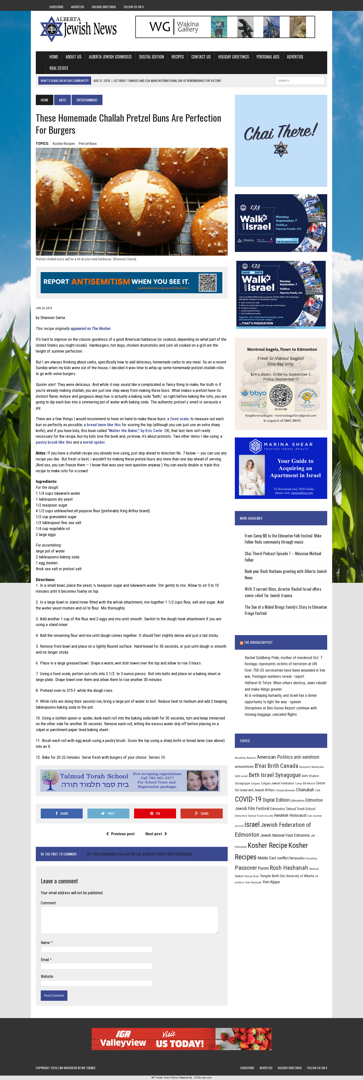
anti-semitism (306, 757)
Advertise (77, 7)
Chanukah (305, 790)
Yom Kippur (271, 882)
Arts (62, 99)
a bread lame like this (102, 424)
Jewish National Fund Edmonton (285, 835)
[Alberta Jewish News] (82, 29)
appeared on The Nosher (91, 328)
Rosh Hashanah (289, 867)
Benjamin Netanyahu (311, 767)
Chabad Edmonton (285, 790)
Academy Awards (245, 757)
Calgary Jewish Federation (277, 783)
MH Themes (88, 1068)
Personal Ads (268, 57)
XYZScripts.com (203, 1077)
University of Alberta (300, 876)
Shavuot (314, 869)
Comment (48, 903)
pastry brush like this (54, 442)
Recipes (178, 57)
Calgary (255, 783)
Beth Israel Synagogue (275, 775)
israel (252, 824)
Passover (246, 867)
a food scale (178, 418)
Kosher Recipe (267, 845)
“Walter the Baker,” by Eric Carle (135, 430)
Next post (153, 834)
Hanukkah (281, 815)
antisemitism (244, 766)
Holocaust (297, 815)
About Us (73, 57)
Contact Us (201, 57)
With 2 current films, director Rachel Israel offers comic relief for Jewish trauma (283, 592)
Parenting (311, 858)
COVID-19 (248, 799)
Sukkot (239, 876)
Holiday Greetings (104, 7)
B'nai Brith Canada (276, 765)
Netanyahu (297, 858)
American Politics (275, 757)
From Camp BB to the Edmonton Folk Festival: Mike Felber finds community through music (283, 539)
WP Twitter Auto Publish (165, 1077)
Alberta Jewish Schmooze (110, 57)
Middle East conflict (273, 858)
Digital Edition (151, 57)
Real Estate (59, 68)
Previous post (123, 834)
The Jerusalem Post (258, 642)
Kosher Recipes (64, 143)
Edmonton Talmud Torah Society (254, 815)
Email (45, 959)
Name (46, 942)
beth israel (241, 776)
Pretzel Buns (88, 143)
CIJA (317, 790)
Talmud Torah (251, 876)
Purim (263, 868)
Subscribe (56, 7)
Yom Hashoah (253, 882)
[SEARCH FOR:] (300, 80)
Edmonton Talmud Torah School (292, 809)
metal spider (94, 442)
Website (47, 976)
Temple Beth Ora (272, 876)
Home (53, 57)
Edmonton (297, 800)
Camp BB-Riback (305, 783)
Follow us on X (134, 7)
